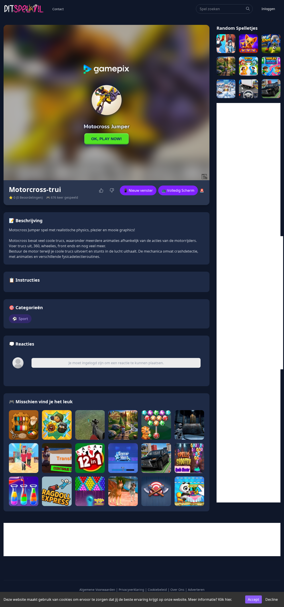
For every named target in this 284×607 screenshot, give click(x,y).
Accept (253, 599)
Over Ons (177, 589)
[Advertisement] (248, 169)
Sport (20, 318)
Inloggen (268, 9)
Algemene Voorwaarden (97, 589)
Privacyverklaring (131, 589)
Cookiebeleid (157, 589)
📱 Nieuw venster (138, 190)
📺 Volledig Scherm (178, 190)
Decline (271, 599)
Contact (58, 9)
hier (228, 599)
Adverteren (196, 589)
